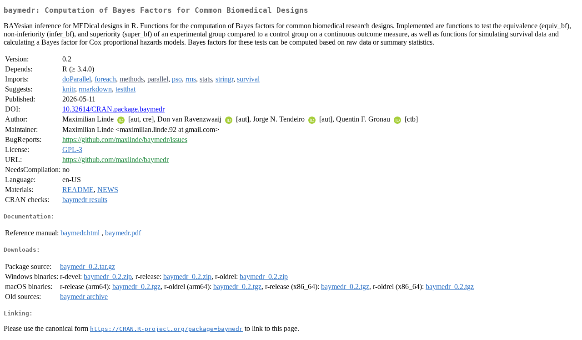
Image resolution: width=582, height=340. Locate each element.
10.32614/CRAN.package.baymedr (113, 109)
